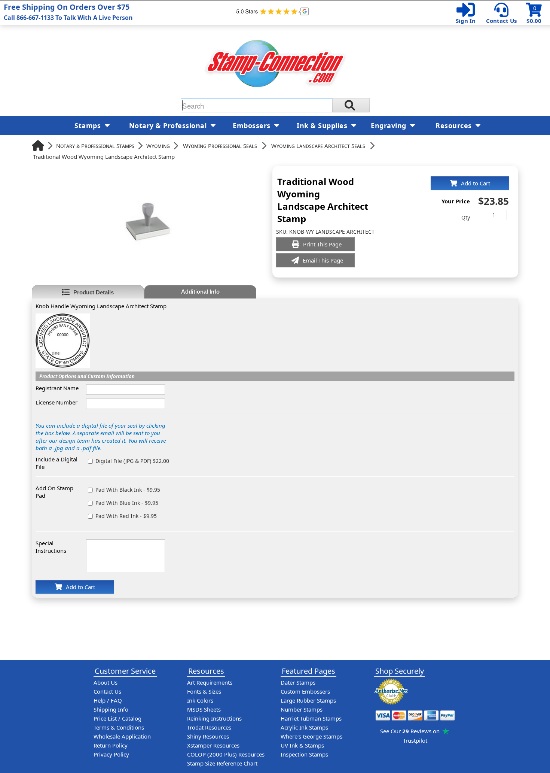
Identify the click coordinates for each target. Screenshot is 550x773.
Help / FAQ (108, 700)
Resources (455, 125)
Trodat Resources (209, 727)
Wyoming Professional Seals (220, 145)
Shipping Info (111, 709)
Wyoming (158, 145)
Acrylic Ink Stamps (304, 727)
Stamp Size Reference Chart (222, 763)
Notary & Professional (169, 125)
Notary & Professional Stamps (95, 145)
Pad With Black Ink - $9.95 (127, 489)
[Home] (38, 145)
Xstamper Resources (213, 745)
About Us (105, 682)
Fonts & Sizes (204, 691)
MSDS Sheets (204, 709)
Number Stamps (302, 709)
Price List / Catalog (117, 718)
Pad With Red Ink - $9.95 (126, 515)
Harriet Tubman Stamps (311, 718)
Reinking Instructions (214, 718)
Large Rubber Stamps (308, 700)
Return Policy (111, 745)
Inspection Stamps (304, 754)
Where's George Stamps (311, 736)
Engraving (389, 125)
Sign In (466, 20)
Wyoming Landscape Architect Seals (318, 145)
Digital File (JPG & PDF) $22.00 (132, 460)
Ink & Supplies (323, 125)
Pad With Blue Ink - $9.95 (126, 502)
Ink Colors (200, 700)
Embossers (252, 125)
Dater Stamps (298, 682)
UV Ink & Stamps (302, 745)
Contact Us (501, 20)
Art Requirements (209, 682)
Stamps (88, 125)
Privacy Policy (111, 754)
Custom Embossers (305, 691)
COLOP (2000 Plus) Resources (226, 754)
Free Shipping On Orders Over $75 (68, 12)
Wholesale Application (122, 736)
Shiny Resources (208, 736)
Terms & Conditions (119, 727)
